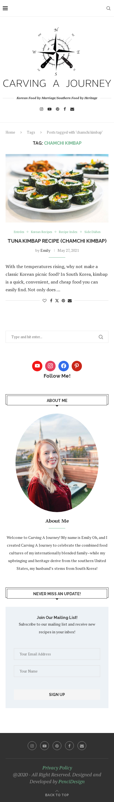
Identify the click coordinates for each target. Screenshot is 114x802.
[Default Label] (77, 366)
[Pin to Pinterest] (63, 300)
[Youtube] (49, 109)
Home (10, 132)
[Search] (108, 8)
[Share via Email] (70, 300)
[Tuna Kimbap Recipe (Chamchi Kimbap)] (57, 188)
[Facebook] (65, 109)
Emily (45, 250)
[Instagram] (41, 109)
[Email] (72, 109)
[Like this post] (44, 300)
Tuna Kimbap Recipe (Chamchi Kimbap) (57, 241)
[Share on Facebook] (51, 300)
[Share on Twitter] (57, 300)
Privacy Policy (57, 767)
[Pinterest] (57, 109)
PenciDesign (71, 781)
